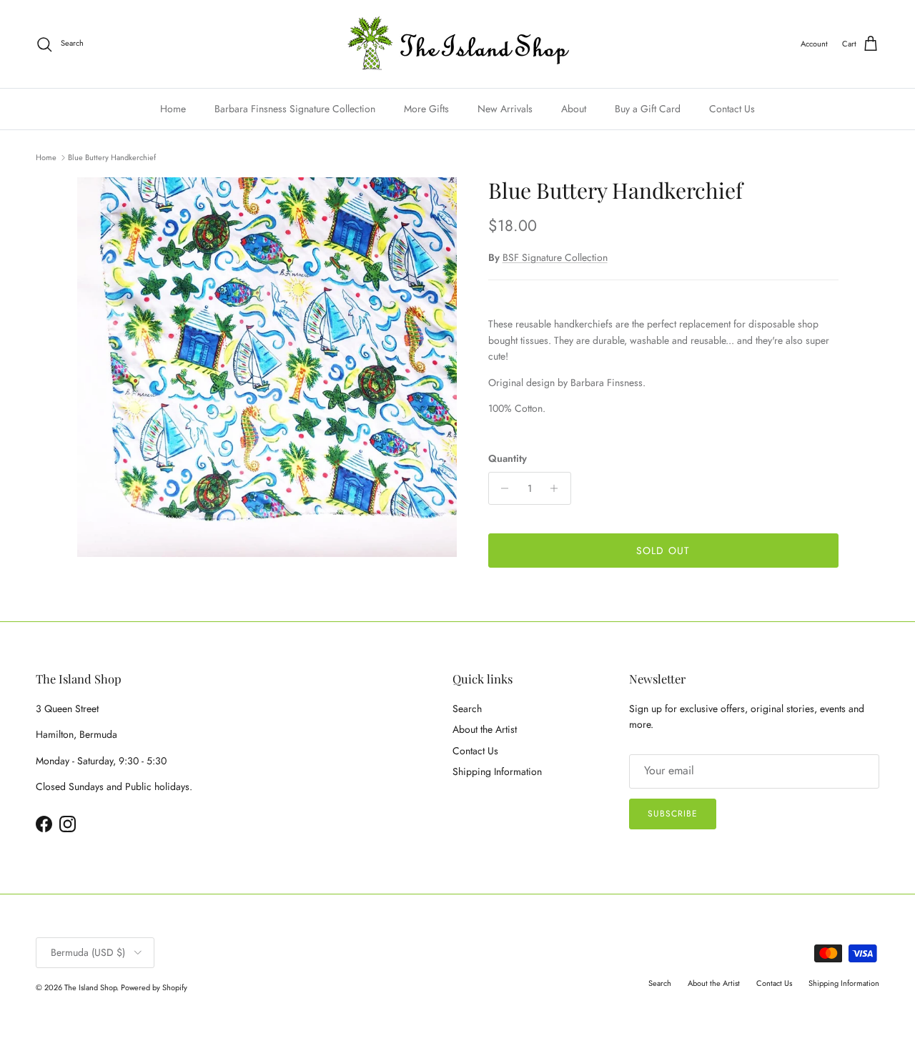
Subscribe (673, 813)
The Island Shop (90, 987)
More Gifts (426, 109)
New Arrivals (505, 109)
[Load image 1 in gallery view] (267, 367)
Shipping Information (497, 771)
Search (467, 708)
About (573, 109)
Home (173, 109)
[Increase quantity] (557, 488)
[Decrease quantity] (501, 488)
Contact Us (732, 109)
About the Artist (484, 729)
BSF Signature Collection (555, 257)
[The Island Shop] (458, 44)
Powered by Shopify (154, 987)
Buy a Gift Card (648, 109)
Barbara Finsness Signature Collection (294, 109)
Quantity (507, 458)
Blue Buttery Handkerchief (112, 157)
